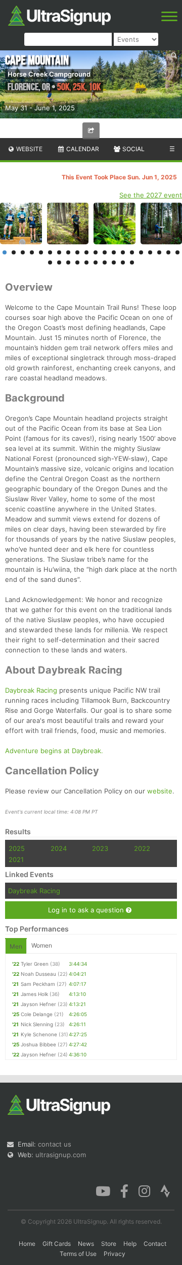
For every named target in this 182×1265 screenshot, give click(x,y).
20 (177, 252)
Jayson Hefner (38, 1004)
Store (108, 1243)
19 (168, 252)
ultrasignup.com (60, 1155)
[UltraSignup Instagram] (144, 1190)
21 (50, 262)
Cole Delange (37, 1014)
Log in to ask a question (87, 910)
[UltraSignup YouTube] (103, 1190)
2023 (100, 848)
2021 (16, 859)
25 (86, 262)
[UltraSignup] (59, 14)
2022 (142, 848)
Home (27, 1243)
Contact (155, 1243)
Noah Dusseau (38, 974)
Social (133, 149)
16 (141, 252)
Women (41, 945)
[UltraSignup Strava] (165, 1190)
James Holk (34, 994)
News (86, 1243)
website (159, 791)
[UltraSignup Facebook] (124, 1190)
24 (77, 262)
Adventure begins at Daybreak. (54, 751)
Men (16, 946)
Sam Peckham (38, 984)
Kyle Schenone (39, 1034)
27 (105, 262)
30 (132, 262)
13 (114, 252)
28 (114, 262)
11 (96, 252)
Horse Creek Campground (49, 74)
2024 (59, 848)
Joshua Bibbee (38, 1044)
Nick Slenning (37, 1024)
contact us (54, 1144)
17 (150, 252)
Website (28, 149)
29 (123, 262)
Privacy (114, 1253)
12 (105, 252)
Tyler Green (35, 964)
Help (129, 1243)
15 (132, 252)
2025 (17, 848)
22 (59, 262)
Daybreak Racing (31, 690)
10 (86, 252)
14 (123, 252)
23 (68, 262)
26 (96, 262)
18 (159, 252)
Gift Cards (56, 1243)
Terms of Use (78, 1253)
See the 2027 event (150, 195)
